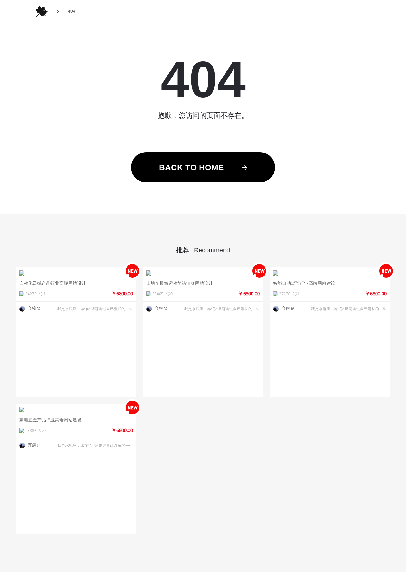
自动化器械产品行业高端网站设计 (52, 283)
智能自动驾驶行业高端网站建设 (304, 283)
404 (71, 11)
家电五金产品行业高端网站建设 (50, 419)
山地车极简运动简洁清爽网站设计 (179, 283)
